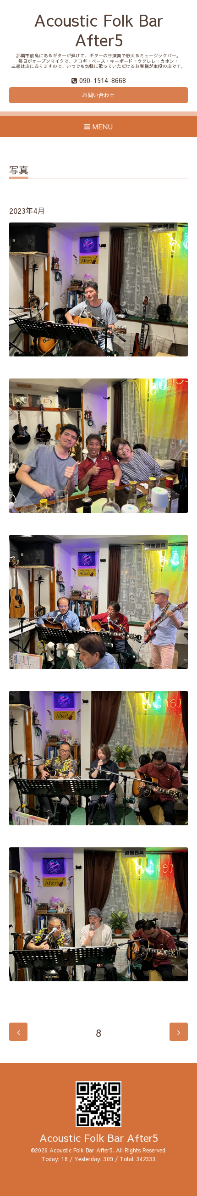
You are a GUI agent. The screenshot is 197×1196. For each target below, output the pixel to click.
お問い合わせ (98, 95)
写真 (18, 171)
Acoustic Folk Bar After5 (98, 29)
